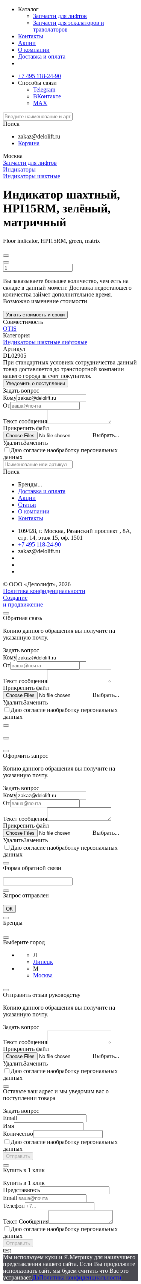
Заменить (36, 443)
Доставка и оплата (41, 56)
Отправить (18, 1156)
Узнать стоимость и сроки (35, 315)
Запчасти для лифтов (60, 16)
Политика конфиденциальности (44, 591)
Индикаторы (19, 169)
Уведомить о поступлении (35, 383)
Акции (27, 43)
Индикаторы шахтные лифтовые (45, 342)
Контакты (30, 36)
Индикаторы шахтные (31, 176)
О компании (34, 50)
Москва (43, 975)
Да (35, 1277)
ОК (9, 909)
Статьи (27, 504)
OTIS (10, 328)
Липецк (43, 962)
